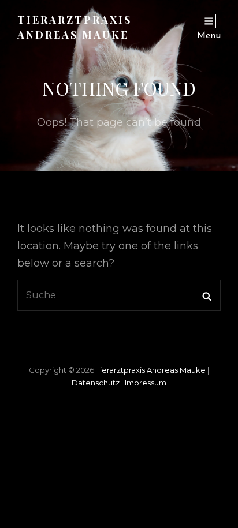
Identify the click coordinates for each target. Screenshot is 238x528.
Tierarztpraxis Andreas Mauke (151, 370)
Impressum (145, 382)
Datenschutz (98, 382)
